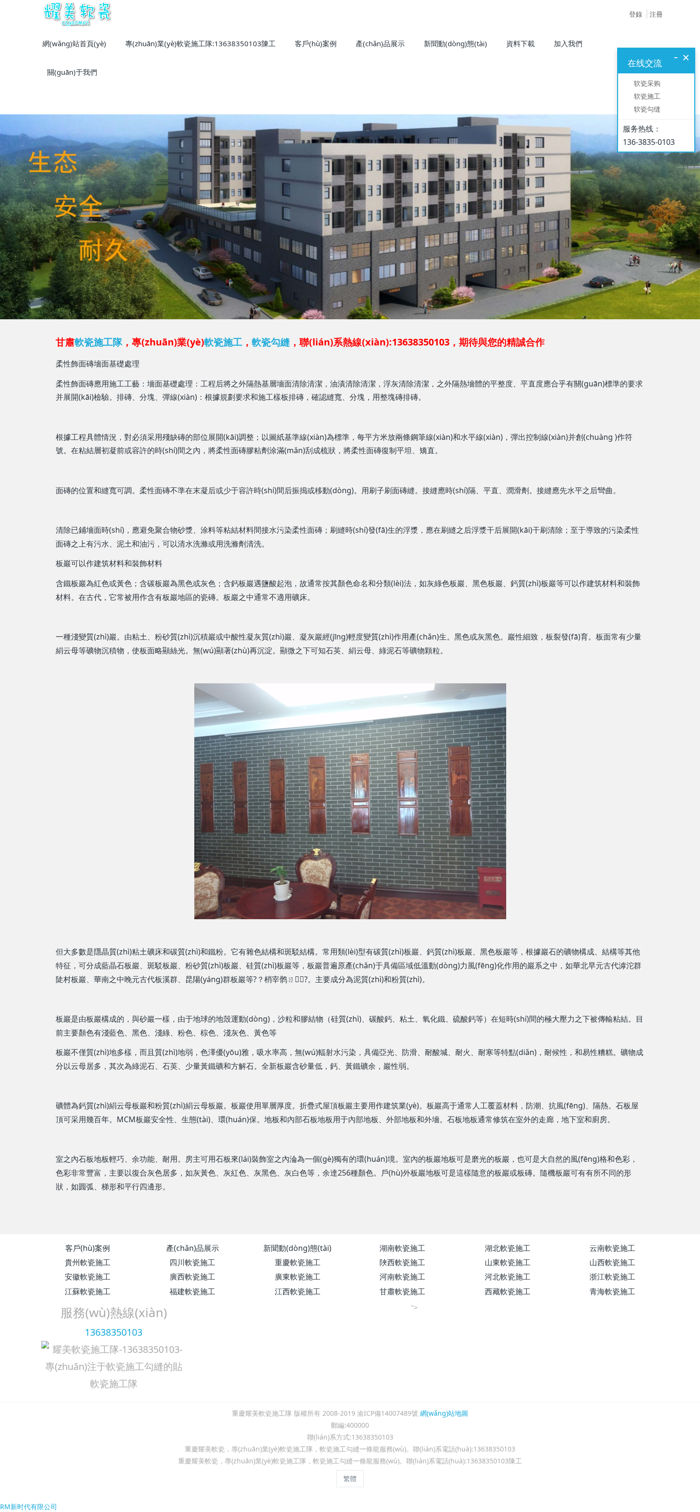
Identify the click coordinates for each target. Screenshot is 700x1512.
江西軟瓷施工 (297, 1291)
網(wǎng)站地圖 (444, 1413)
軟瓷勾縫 (271, 341)
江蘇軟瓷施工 (87, 1291)
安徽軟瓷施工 (87, 1276)
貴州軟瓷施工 (87, 1262)
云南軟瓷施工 (612, 1248)
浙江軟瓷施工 (612, 1276)
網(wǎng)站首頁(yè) (74, 43)
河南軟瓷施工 (402, 1276)
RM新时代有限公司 (28, 1506)
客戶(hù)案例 (87, 1248)
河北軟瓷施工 (507, 1276)
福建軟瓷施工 (192, 1291)
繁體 (350, 1478)
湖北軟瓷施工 (507, 1248)
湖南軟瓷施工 (402, 1248)
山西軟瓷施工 (612, 1262)
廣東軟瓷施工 (297, 1276)
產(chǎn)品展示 (192, 1248)
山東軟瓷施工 (507, 1262)
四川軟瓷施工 (192, 1262)
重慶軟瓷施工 (297, 1262)
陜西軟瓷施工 (402, 1262)
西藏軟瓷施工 (507, 1291)
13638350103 (113, 1332)
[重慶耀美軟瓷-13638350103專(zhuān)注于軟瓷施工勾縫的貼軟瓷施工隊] (76, 14)
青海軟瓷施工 (612, 1291)
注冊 (656, 14)
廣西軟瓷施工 (192, 1276)
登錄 (635, 14)
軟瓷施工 (223, 341)
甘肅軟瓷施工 (402, 1291)
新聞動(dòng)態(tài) (297, 1248)
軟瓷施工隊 (98, 341)
